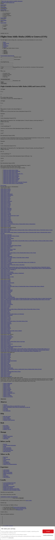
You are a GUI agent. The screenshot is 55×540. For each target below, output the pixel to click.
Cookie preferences (48, 535)
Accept (48, 531)
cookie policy (11, 537)
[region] (27, 533)
